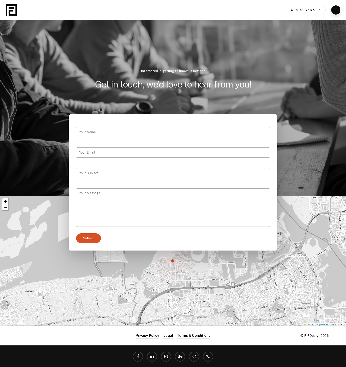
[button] (335, 10)
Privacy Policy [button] (147, 335)
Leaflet (309, 324)
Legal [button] (168, 335)
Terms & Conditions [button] (193, 335)
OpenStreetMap (325, 324)
